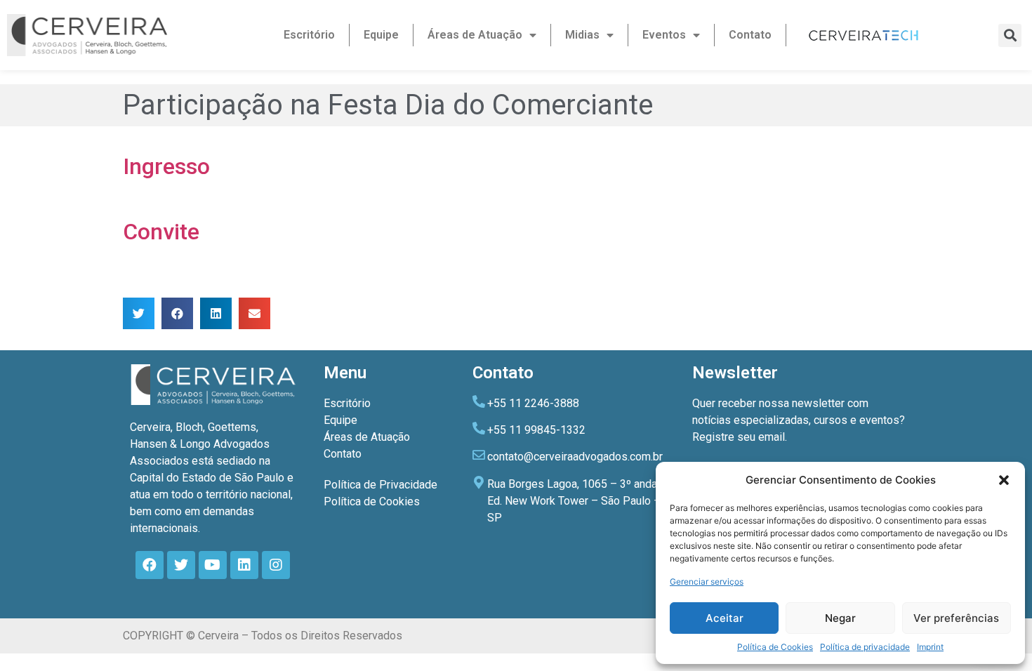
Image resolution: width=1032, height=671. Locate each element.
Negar (840, 618)
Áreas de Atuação (475, 34)
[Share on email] (254, 313)
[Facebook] (149, 565)
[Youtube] (213, 565)
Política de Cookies (775, 647)
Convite (161, 231)
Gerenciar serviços (706, 581)
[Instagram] (276, 565)
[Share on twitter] (138, 313)
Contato (750, 34)
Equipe (381, 34)
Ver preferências (956, 618)
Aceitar (724, 618)
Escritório (309, 34)
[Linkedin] (244, 565)
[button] (1004, 480)
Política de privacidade (865, 647)
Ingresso (166, 166)
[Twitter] (181, 565)
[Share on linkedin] (216, 313)
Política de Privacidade (380, 484)
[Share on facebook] (177, 313)
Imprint (930, 647)
